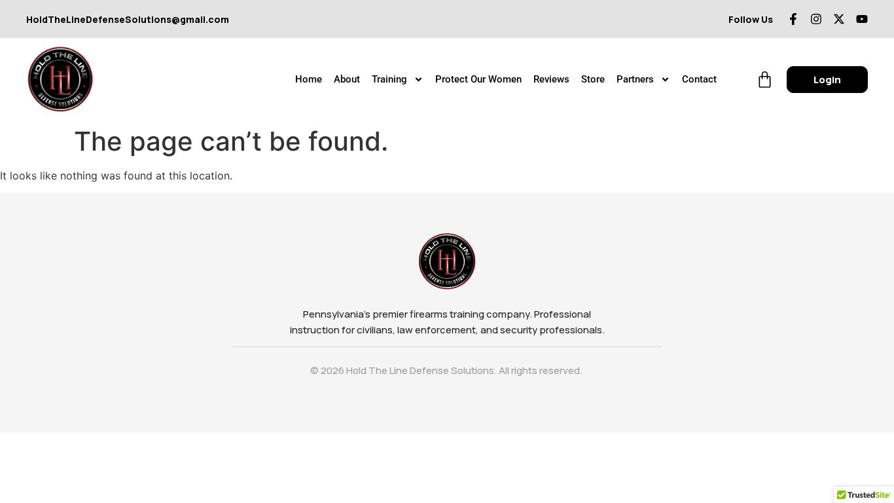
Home (308, 79)
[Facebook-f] (793, 19)
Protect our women (478, 79)
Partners (635, 79)
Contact (699, 79)
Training (389, 79)
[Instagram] (816, 19)
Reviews (551, 79)
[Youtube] (862, 19)
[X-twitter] (839, 19)
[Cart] (765, 79)
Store (593, 79)
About (347, 79)
